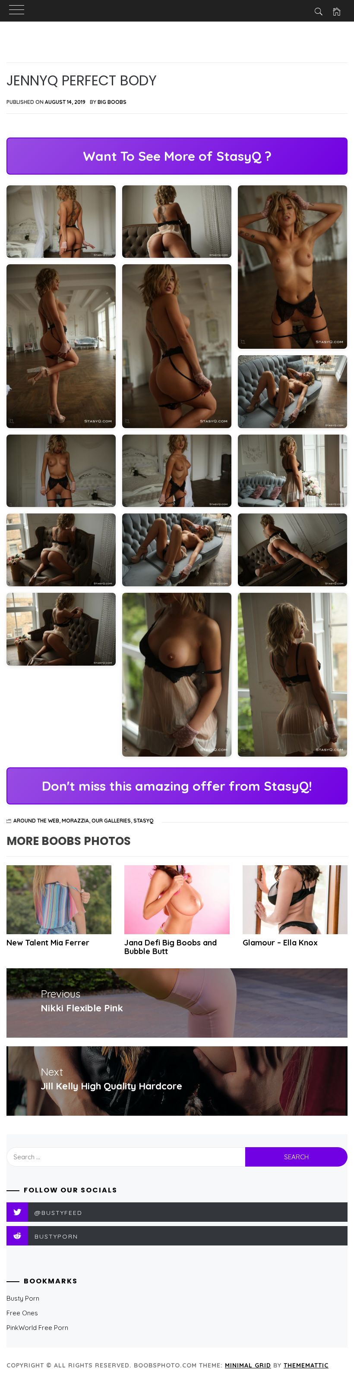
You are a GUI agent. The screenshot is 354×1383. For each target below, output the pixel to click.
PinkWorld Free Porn (37, 1328)
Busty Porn (22, 1298)
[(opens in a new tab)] (176, 899)
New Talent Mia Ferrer (47, 943)
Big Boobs (112, 102)
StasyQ (143, 820)
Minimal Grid (248, 1365)
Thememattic (306, 1365)
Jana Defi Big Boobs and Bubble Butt (170, 947)
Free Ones (22, 1313)
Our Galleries (111, 820)
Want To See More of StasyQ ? (177, 156)
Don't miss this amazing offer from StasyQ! (177, 786)
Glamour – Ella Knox (280, 943)
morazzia (75, 820)
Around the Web (36, 820)
